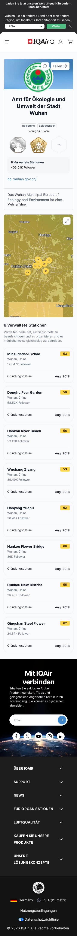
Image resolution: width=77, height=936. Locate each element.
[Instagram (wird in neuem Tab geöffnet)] (49, 736)
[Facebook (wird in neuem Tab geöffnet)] (16, 736)
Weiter (56, 26)
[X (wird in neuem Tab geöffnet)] (27, 736)
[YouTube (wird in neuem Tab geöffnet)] (38, 736)
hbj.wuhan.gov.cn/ (22, 179)
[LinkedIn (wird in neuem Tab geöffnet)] (61, 736)
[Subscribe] (62, 720)
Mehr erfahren (17, 204)
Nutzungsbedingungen (38, 910)
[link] (52, 42)
